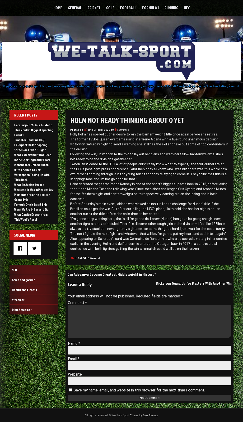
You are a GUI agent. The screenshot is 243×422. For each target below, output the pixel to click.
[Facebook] (21, 248)
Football (128, 7)
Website (75, 374)
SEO (14, 270)
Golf (110, 7)
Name (74, 343)
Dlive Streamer (22, 309)
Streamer (18, 299)
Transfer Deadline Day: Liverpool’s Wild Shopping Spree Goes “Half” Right (30, 145)
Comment (77, 303)
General (75, 7)
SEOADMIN (123, 130)
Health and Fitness (24, 289)
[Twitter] (35, 248)
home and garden (23, 280)
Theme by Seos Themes (144, 415)
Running (171, 7)
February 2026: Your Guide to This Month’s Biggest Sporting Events (33, 130)
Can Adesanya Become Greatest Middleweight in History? (111, 274)
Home (57, 7)
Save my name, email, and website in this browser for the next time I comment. (139, 390)
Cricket (94, 7)
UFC (187, 7)
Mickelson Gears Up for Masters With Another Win (194, 283)
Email (73, 359)
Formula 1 (150, 7)
